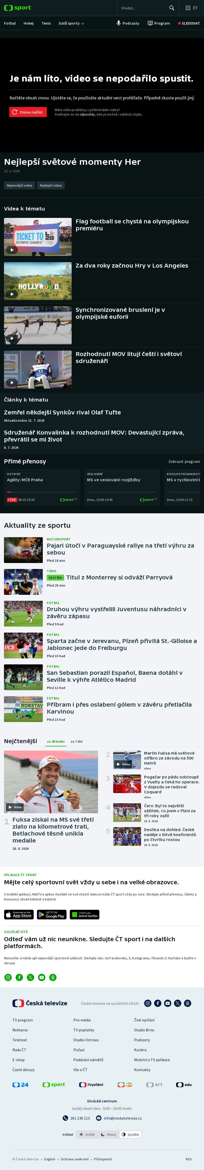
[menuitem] (10, 23)
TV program (22, 1019)
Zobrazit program (184, 461)
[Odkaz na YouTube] (42, 977)
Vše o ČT (80, 1069)
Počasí (79, 1049)
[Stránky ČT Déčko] (124, 1085)
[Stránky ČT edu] (184, 1085)
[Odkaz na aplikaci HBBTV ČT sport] (85, 915)
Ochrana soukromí (75, 1159)
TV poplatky (83, 1029)
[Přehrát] (12, 250)
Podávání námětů (88, 1059)
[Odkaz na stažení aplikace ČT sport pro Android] (52, 915)
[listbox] (109, 1134)
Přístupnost (103, 1159)
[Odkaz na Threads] (53, 977)
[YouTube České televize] (168, 1003)
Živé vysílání (144, 1019)
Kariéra (140, 1049)
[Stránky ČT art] (154, 1085)
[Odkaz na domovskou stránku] (25, 8)
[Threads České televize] (188, 1003)
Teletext (19, 1039)
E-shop (18, 1059)
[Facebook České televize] (158, 1003)
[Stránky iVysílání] (91, 1085)
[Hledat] (172, 8)
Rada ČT (19, 1049)
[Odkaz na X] (30, 977)
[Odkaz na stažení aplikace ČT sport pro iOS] (19, 915)
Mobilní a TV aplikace (152, 1059)
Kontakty (142, 1069)
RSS (189, 1159)
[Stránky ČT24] (20, 1085)
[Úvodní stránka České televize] (40, 1003)
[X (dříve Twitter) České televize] (178, 1003)
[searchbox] (143, 8)
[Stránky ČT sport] (54, 1085)
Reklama (20, 1029)
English (49, 1159)
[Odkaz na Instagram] (8, 977)
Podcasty (142, 1039)
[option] (87, 1134)
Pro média (82, 1019)
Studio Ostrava (86, 1039)
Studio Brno (144, 1029)
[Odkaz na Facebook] (19, 977)
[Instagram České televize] (148, 1003)
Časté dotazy (23, 1069)
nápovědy (87, 114)
